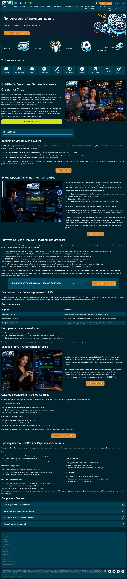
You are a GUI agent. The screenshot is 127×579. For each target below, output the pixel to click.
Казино (14, 6)
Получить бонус (17, 33)
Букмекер (23, 6)
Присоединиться (31, 122)
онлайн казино (49, 95)
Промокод (58, 6)
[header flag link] (15, 3)
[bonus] (123, 3)
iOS (82, 6)
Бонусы (49, 6)
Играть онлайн (63, 170)
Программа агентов (8, 564)
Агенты (102, 6)
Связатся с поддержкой (63, 436)
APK (77, 6)
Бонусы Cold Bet (14, 247)
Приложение (69, 6)
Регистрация (106, 3)
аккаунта (33, 342)
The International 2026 (113, 8)
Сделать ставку (95, 234)
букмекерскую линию (34, 273)
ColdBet (6, 6)
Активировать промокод (104, 283)
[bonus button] (96, 3)
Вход (116, 3)
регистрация (75, 374)
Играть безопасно (95, 383)
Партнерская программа (90, 7)
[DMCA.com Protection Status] (105, 573)
